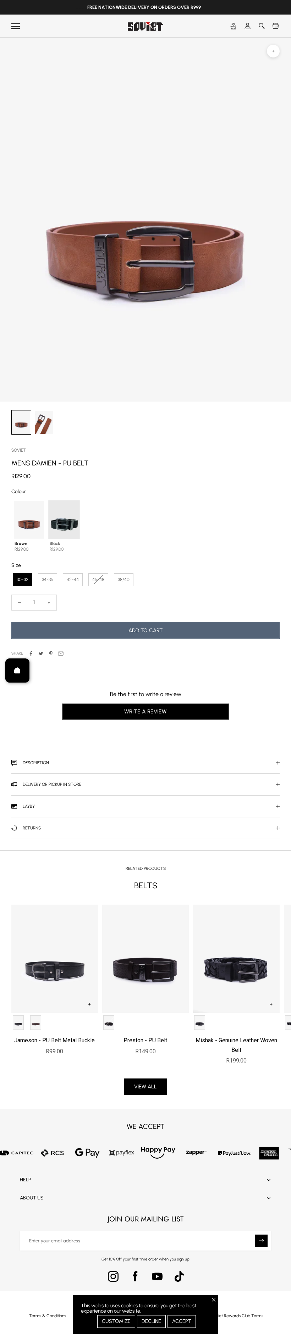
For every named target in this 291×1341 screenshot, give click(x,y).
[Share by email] (61, 653)
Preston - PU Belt (145, 1040)
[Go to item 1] (44, 422)
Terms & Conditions (47, 1315)
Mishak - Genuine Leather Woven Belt (236, 1045)
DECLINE (151, 1321)
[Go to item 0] (21, 422)
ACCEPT (181, 1321)
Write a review (145, 711)
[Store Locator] (233, 26)
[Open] (17, 670)
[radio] (28, 527)
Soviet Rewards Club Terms (237, 1315)
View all (145, 1086)
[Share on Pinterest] (51, 653)
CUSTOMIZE (116, 1321)
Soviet (18, 450)
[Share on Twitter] (41, 653)
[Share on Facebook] (31, 653)
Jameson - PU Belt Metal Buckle (54, 1040)
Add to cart (145, 630)
